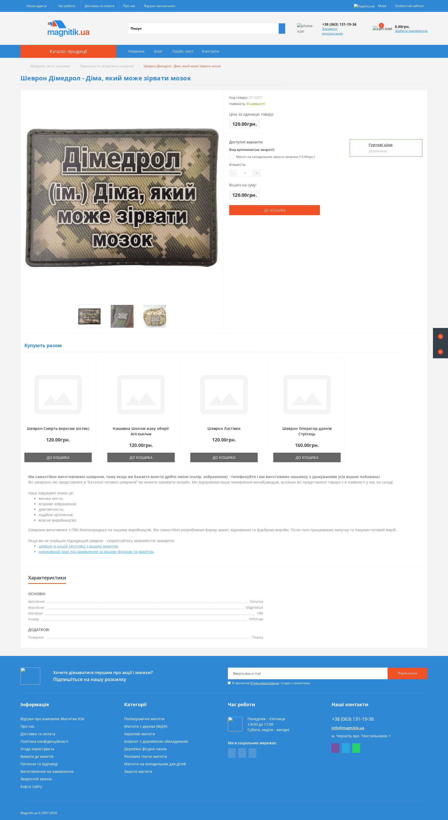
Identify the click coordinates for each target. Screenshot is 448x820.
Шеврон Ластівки (224, 428)
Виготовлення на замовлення (47, 771)
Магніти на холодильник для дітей (155, 763)
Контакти (210, 51)
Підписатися (407, 673)
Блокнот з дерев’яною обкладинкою (156, 741)
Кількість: (237, 164)
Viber (335, 748)
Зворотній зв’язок (36, 778)
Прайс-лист (183, 51)
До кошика (274, 210)
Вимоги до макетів (36, 756)
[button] (440, 350)
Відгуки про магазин (159, 6)
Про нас (129, 6)
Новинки (136, 51)
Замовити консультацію (332, 31)
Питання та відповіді (39, 763)
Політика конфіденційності (44, 741)
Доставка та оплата (99, 6)
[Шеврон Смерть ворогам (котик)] (58, 394)
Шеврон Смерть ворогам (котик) (58, 428)
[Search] (281, 28)
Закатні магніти (138, 771)
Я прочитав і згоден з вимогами (271, 683)
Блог (158, 51)
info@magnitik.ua (348, 727)
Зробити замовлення (411, 31)
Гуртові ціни (381, 144)
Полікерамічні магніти (144, 718)
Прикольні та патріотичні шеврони (107, 66)
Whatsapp (356, 748)
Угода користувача (264, 683)
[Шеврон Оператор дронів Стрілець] (307, 394)
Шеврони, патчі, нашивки (50, 66)
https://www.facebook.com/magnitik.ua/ (232, 753)
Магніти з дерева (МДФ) (145, 726)
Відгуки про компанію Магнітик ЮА (52, 718)
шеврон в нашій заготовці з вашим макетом (78, 546)
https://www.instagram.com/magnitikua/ (252, 753)
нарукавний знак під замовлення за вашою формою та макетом (96, 551)
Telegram (346, 748)
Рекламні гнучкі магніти (145, 756)
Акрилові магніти (139, 733)
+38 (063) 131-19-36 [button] (353, 719)
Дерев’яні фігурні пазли (145, 748)
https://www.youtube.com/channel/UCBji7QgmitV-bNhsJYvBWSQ (242, 753)
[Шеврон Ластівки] (224, 394)
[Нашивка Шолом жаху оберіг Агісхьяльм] (141, 394)
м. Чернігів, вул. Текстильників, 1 (361, 735)
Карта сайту (31, 786)
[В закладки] (90, 365)
